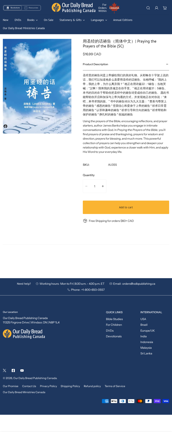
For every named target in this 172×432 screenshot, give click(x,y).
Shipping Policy (70, 386)
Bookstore (15, 8)
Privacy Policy (48, 386)
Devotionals (114, 336)
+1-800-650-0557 (93, 289)
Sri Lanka (146, 353)
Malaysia (146, 347)
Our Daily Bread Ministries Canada (24, 392)
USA (143, 319)
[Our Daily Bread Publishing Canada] (73, 8)
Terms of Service (115, 386)
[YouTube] (22, 370)
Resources (33, 8)
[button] (165, 8)
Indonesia (146, 342)
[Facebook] (13, 370)
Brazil (143, 324)
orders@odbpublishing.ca (138, 283)
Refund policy (92, 386)
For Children (114, 324)
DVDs (110, 330)
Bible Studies (114, 319)
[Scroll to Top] (165, 414)
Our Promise (10, 386)
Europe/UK (147, 330)
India (143, 336)
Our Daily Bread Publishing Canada (35, 378)
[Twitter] (4, 370)
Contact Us (29, 386)
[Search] (148, 8)
